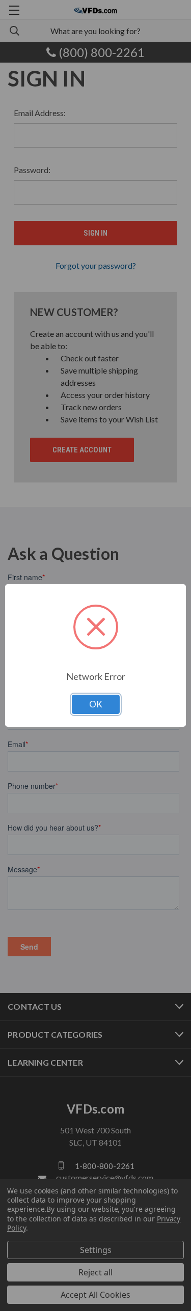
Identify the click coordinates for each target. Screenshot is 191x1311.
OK (95, 704)
